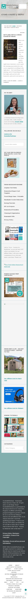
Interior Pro (18, 596)
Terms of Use (15, 535)
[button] (24, 5)
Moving (22, 32)
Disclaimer (6, 541)
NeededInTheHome (10, 6)
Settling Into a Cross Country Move (12, 35)
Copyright (6, 537)
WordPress (18, 597)
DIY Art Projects (9, 206)
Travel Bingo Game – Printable (13, 196)
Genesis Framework (8, 597)
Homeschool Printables (11, 210)
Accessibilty (6, 535)
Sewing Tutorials (9, 203)
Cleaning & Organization (12, 213)
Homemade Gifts (9, 216)
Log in (24, 597)
